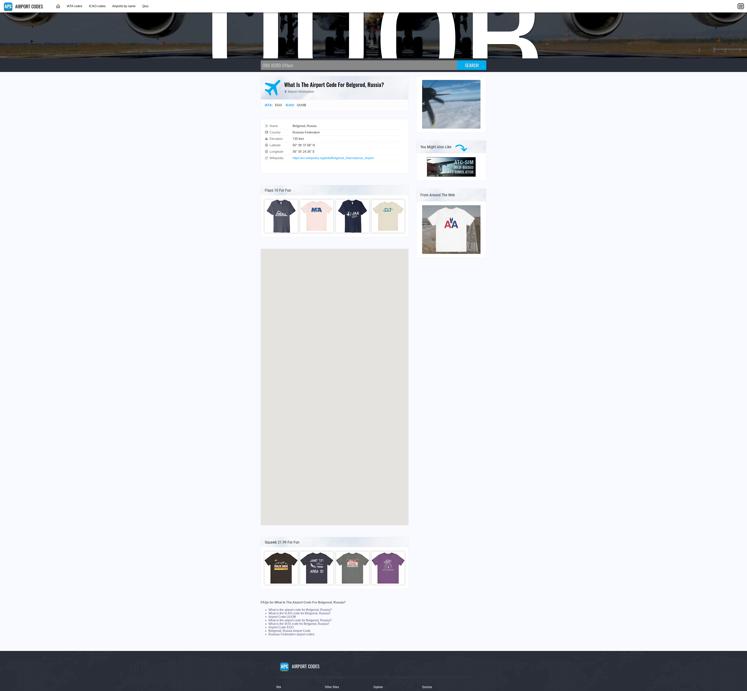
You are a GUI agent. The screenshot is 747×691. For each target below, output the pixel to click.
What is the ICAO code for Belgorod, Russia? (299, 613)
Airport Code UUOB (282, 616)
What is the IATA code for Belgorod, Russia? (298, 623)
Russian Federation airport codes (291, 634)
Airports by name (124, 6)
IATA (268, 105)
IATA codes (74, 6)
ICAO (290, 105)
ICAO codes (97, 6)
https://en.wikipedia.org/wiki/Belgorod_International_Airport (333, 158)
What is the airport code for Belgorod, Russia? (300, 609)
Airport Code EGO (281, 627)
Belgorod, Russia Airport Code (289, 630)
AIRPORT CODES (28, 6)
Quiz (145, 6)
